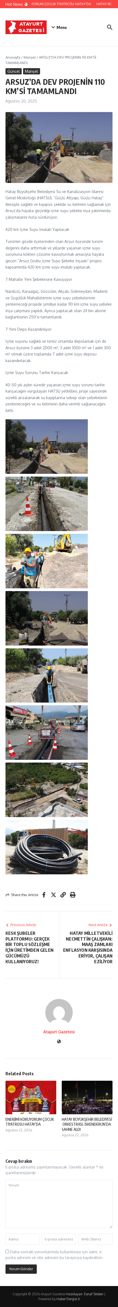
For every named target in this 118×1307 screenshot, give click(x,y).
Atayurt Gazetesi (59, 1031)
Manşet (30, 57)
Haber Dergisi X (68, 1299)
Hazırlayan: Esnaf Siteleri (84, 1294)
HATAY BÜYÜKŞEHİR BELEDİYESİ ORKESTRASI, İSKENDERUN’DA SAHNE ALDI (87, 1124)
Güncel (13, 71)
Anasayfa (12, 57)
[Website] (59, 1042)
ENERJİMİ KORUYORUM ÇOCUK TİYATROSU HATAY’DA (29, 1122)
